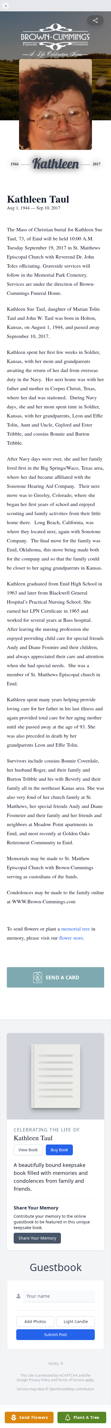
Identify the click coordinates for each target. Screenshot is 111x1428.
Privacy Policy (39, 1379)
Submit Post (55, 1334)
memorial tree (75, 928)
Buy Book (59, 1149)
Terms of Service (71, 1379)
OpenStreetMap (61, 1389)
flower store (71, 937)
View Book (28, 1149)
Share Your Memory (37, 1238)
